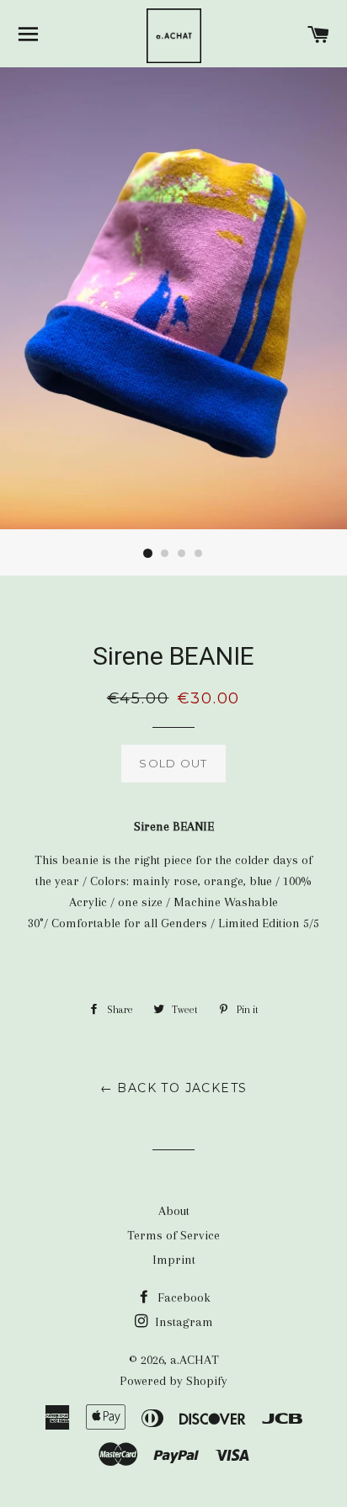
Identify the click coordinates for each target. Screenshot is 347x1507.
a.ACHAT (194, 1359)
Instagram (182, 1321)
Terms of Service (173, 1235)
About (174, 1210)
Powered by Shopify (173, 1380)
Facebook (182, 1297)
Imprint (173, 1259)
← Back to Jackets (174, 1088)
